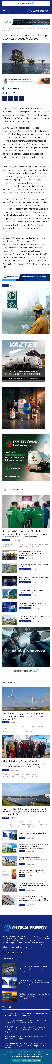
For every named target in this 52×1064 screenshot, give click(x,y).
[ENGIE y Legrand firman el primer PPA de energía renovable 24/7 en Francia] (9, 969)
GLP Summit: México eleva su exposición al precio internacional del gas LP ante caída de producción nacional (26, 1045)
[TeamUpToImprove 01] (26, 676)
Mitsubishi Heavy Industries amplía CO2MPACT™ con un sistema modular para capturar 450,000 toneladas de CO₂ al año (33, 899)
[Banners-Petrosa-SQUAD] (26, 480)
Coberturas (6, 540)
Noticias (10, 28)
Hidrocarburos (18, 28)
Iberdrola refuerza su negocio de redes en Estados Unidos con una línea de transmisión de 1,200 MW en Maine (33, 846)
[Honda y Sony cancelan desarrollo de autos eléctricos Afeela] (9, 581)
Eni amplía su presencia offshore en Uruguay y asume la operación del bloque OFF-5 (33, 859)
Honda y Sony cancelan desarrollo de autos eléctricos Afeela (34, 578)
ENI (11, 285)
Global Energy (14, 88)
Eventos (21, 558)
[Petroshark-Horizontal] (26, 282)
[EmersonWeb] (26, 27)
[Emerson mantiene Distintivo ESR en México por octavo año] (9, 594)
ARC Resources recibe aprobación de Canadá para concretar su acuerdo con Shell (34, 996)
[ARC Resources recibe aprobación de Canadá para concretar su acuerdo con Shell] (9, 996)
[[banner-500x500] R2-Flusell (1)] (23, 428)
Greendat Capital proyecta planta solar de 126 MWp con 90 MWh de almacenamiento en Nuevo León (25, 811)
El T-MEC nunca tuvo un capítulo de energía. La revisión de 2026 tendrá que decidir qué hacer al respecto (25, 1029)
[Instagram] (9, 953)
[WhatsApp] (21, 98)
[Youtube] (22, 953)
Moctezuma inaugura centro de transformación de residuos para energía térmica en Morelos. (33, 553)
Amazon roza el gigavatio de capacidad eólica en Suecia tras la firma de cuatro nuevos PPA (23, 716)
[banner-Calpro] (26, 334)
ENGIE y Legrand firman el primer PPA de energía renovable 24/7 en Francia (33, 969)
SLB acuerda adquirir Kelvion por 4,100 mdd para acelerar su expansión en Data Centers (33, 833)
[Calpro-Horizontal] (26, 86)
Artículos (5, 722)
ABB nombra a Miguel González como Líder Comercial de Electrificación (32, 604)
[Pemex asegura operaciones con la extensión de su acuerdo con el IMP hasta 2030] (9, 887)
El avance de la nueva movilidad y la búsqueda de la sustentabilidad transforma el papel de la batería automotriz (25, 534)
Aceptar (16, 1060)
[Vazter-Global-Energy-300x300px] (23, 381)
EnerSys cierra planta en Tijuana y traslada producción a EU (33, 565)
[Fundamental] (26, 3)
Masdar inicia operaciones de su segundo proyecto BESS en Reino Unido (25, 1037)
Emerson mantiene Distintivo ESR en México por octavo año (32, 591)
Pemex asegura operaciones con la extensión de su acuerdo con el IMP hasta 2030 (33, 885)
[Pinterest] (16, 98)
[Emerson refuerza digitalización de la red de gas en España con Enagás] (9, 620)
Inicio (4, 28)
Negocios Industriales (24, 569)
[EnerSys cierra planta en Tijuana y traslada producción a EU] (9, 568)
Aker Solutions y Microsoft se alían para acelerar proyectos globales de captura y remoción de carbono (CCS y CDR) (23, 764)
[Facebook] (4, 98)
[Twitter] (10, 98)
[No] (49, 1056)
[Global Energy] (4, 88)
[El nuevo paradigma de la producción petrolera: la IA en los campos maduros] (9, 874)
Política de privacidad (31, 1060)
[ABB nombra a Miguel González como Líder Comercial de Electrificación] (9, 607)
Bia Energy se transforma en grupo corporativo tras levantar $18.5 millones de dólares (26, 1021)
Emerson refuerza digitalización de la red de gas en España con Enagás (34, 617)
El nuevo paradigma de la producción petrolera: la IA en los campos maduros (32, 871)
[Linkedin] (13, 953)
